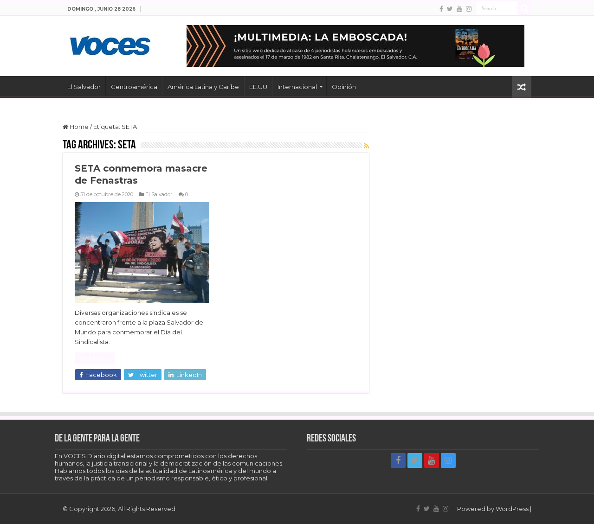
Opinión (344, 86)
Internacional (297, 86)
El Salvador (84, 86)
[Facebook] (441, 8)
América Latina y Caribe (203, 86)
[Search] (524, 8)
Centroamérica (134, 86)
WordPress (512, 508)
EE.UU (258, 86)
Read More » (94, 358)
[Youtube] (459, 8)
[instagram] (468, 8)
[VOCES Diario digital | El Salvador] (110, 44)
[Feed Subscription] (366, 146)
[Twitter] (450, 8)
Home (78, 126)
